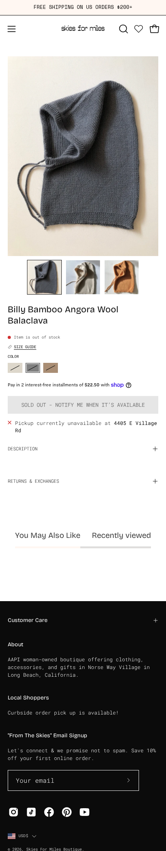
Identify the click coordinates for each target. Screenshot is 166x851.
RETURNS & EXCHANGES (33, 481)
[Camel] (50, 368)
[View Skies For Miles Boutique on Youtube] (84, 812)
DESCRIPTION (22, 449)
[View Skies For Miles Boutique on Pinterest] (67, 812)
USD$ (23, 835)
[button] (122, 29)
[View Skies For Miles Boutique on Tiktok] (31, 812)
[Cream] (15, 368)
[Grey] (32, 368)
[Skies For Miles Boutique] (83, 29)
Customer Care (27, 620)
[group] (83, 7)
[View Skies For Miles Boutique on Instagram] (13, 812)
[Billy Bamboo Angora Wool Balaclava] (44, 277)
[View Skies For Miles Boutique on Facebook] (49, 812)
